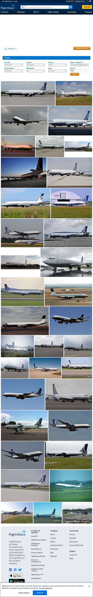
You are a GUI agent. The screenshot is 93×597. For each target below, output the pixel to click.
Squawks (73, 538)
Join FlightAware (6, 1)
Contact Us (73, 555)
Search (72, 68)
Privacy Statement (45, 588)
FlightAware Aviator (38, 556)
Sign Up (87, 7)
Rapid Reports (36, 549)
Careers (53, 538)
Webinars (53, 556)
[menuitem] (4, 12)
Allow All (40, 593)
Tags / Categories (76, 62)
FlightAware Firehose (38, 540)
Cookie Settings (23, 593)
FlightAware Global (38, 565)
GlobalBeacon (36, 578)
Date (49, 68)
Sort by (50, 62)
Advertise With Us (56, 545)
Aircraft (7, 62)
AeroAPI (34, 536)
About (52, 534)
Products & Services (35, 532)
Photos (72, 534)
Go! (74, 74)
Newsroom (54, 549)
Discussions (74, 542)
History (52, 542)
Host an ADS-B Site (76, 545)
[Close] (89, 586)
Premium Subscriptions (36, 561)
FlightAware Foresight (35, 544)
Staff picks (30, 68)
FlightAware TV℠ (37, 575)
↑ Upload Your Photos (81, 48)
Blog (52, 553)
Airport (28, 62)
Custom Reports (37, 553)
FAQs (71, 558)
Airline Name (9, 68)
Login (15, 1)
